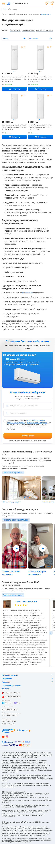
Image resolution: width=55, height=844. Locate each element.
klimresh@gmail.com (9, 709)
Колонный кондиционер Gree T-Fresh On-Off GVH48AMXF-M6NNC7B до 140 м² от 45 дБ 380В (14, 127)
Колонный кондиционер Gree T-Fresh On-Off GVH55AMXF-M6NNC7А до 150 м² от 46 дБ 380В (40, 79)
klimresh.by (27, 292)
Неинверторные (28, 30)
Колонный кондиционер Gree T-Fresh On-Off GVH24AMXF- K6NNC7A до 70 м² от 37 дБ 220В (40, 127)
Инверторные (15, 30)
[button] (14, 71)
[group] (14, 57)
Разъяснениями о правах (37, 422)
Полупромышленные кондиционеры (27, 14)
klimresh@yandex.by (9, 715)
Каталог (11, 14)
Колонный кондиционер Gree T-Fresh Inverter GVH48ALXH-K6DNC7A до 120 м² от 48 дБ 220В (14, 79)
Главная (4, 14)
